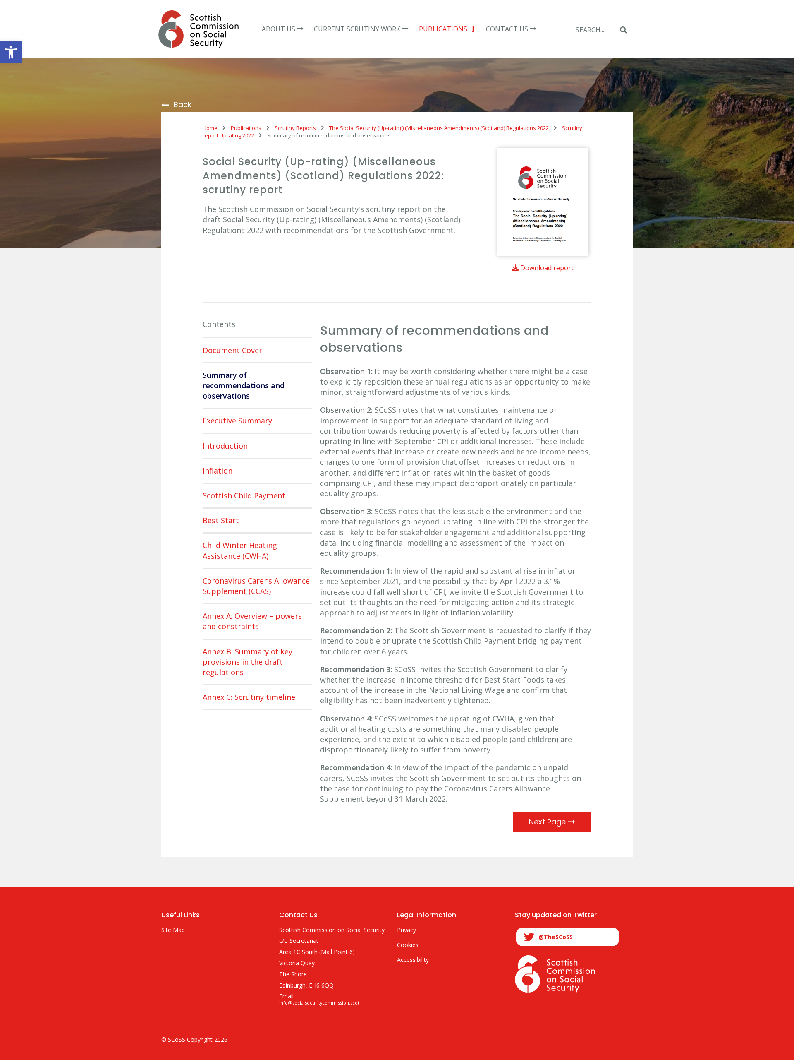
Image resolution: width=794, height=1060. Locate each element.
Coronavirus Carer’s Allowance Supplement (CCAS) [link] (256, 586)
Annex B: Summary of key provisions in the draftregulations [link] (247, 662)
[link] (11, 52)
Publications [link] (443, 29)
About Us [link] (278, 29)
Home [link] (210, 128)
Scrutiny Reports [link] (295, 128)
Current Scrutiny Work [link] (357, 29)
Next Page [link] (548, 822)
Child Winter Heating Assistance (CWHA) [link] (240, 550)
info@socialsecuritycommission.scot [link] (319, 1003)
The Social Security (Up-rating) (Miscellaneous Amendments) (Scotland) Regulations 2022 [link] (439, 128)
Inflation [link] (217, 471)
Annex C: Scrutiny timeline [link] (249, 697)
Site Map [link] (173, 930)
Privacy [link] (406, 930)
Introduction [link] (225, 446)
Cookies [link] (408, 945)
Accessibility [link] (413, 960)
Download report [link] (546, 268)
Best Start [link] (221, 520)
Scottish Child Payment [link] (244, 495)
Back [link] (182, 105)
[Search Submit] (623, 29)
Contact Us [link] (507, 29)
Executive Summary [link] (237, 420)
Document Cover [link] (232, 350)
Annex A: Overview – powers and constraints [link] (252, 621)
